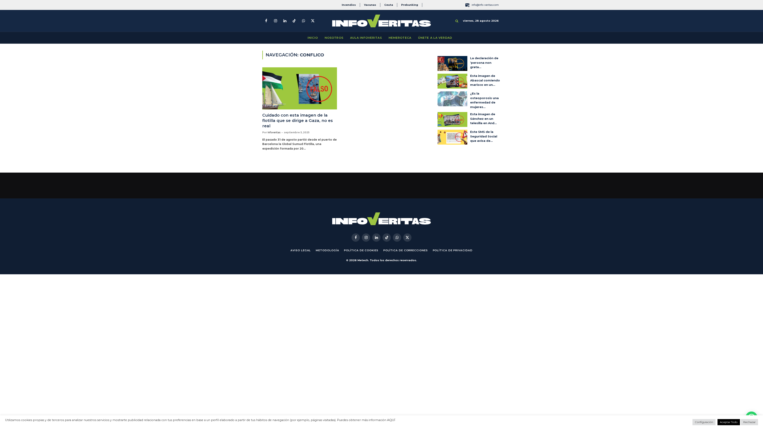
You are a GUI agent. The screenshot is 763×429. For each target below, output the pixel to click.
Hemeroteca (400, 38)
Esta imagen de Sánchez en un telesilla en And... (483, 118)
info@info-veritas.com (485, 4)
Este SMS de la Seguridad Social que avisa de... (483, 136)
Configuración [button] (704, 422)
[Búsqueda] (457, 20)
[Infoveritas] (381, 21)
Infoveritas (274, 132)
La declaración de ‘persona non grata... (484, 62)
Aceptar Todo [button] (729, 422)
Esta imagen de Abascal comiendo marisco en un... (485, 80)
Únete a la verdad (435, 38)
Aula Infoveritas (366, 38)
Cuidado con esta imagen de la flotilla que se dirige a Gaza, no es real (297, 120)
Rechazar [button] (749, 422)
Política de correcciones (405, 250)
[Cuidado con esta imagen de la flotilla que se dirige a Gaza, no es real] (299, 88)
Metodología (327, 250)
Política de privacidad (453, 250)
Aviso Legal (300, 250)
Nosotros (334, 38)
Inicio (313, 38)
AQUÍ (391, 420)
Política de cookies (361, 250)
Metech (362, 260)
